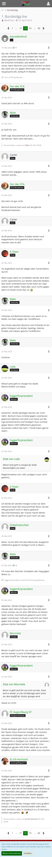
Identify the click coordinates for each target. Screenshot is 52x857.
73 (30, 28)
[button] (3, 3)
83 (39, 28)
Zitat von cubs (11, 459)
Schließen (28, 853)
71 (20, 28)
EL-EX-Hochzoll (31, 819)
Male (27, 145)
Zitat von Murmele (14, 684)
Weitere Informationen (12, 853)
